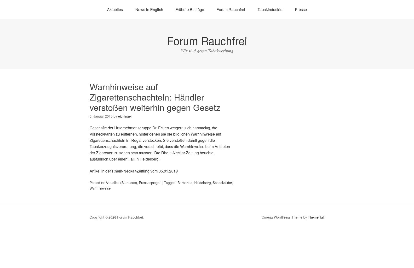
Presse (301, 9)
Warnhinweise (100, 188)
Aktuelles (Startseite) (121, 182)
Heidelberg (202, 182)
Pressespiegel (149, 182)
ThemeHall (316, 217)
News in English (149, 9)
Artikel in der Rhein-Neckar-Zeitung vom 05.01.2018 (134, 171)
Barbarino (185, 182)
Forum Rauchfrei (231, 9)
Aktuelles (115, 9)
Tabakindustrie (270, 9)
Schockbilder (222, 182)
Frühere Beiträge (190, 9)
